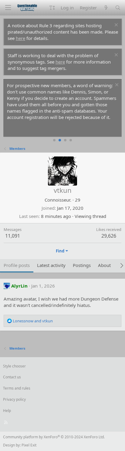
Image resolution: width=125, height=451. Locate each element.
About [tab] (104, 265)
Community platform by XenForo (54, 436)
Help (7, 410)
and (33, 321)
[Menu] (8, 7)
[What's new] (106, 8)
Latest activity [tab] (51, 265)
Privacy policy (14, 399)
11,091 (12, 235)
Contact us (12, 377)
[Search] (118, 8)
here (20, 38)
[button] (52, 8)
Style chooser (14, 366)
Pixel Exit (29, 445)
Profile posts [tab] (17, 265)
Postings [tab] (82, 265)
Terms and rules (16, 388)
